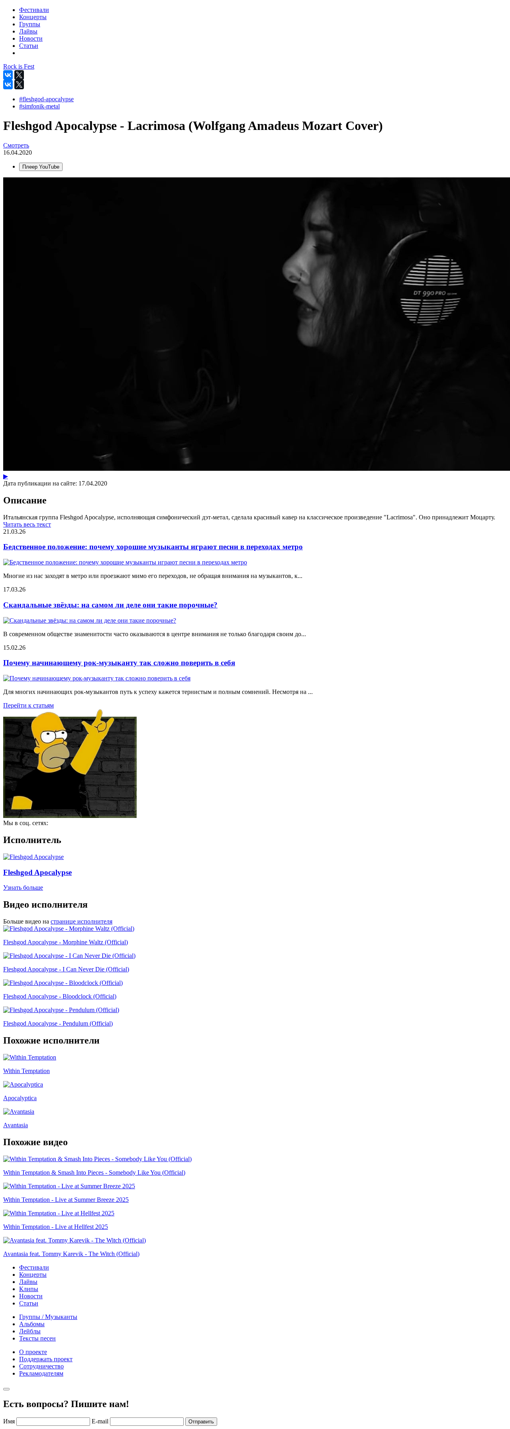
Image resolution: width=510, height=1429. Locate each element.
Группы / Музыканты (48, 1316)
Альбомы (32, 1324)
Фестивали (34, 1267)
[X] (19, 75)
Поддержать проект (46, 1359)
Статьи (28, 1303)
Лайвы (28, 1281)
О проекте (33, 1351)
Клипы (28, 1289)
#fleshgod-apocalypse (46, 99)
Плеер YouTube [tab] (40, 167)
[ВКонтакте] (8, 75)
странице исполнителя (81, 921)
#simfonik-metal (39, 106)
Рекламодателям (41, 1373)
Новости (31, 1296)
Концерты (33, 1274)
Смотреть (16, 145)
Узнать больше (23, 887)
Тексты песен (37, 1338)
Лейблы (30, 1331)
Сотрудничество (41, 1366)
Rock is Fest (18, 66)
